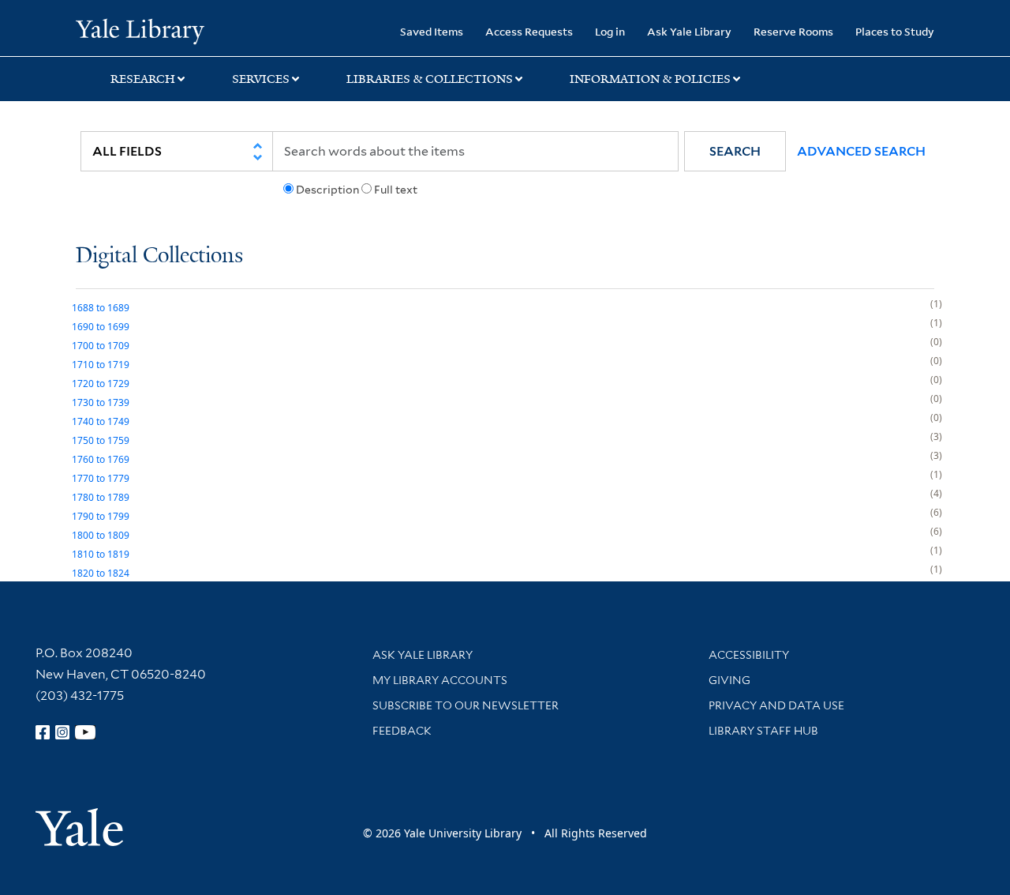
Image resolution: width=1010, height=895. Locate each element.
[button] (735, 151)
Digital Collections (159, 256)
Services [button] (261, 79)
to (100, 307)
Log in (610, 31)
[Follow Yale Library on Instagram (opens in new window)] (62, 732)
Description (327, 189)
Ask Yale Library (689, 31)
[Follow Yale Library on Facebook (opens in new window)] (43, 732)
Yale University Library (140, 30)
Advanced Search (861, 151)
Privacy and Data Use (776, 705)
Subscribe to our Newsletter (465, 705)
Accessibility (749, 655)
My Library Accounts (439, 680)
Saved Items (431, 31)
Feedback (402, 730)
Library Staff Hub (763, 730)
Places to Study (894, 31)
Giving (729, 680)
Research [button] (142, 79)
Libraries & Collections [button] (429, 79)
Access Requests (529, 31)
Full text (395, 189)
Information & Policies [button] (650, 79)
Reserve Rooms (793, 31)
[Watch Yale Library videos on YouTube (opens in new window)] (85, 732)
